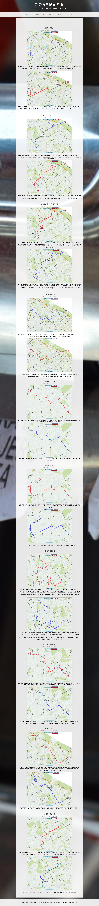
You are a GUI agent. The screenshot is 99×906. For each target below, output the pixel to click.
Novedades (60, 14)
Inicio (27, 14)
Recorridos (47, 14)
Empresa (36, 14)
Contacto (71, 14)
